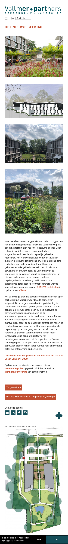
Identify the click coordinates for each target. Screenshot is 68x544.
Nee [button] (39, 539)
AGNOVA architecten (47, 287)
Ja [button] (57, 539)
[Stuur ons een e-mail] (7, 412)
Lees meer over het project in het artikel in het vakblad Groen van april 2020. (34, 357)
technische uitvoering (16, 371)
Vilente (22, 290)
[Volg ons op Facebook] (19, 412)
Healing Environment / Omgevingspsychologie (30, 396)
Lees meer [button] (19, 540)
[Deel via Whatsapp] (25, 412)
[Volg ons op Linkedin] (13, 412)
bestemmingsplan (14, 368)
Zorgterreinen (13, 387)
